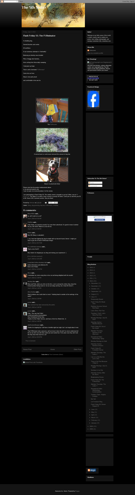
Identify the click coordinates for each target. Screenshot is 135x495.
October (94, 289)
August (93, 294)
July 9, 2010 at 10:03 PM (35, 337)
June (93, 409)
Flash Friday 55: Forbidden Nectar (97, 349)
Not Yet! (93, 399)
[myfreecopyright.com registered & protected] (99, 64)
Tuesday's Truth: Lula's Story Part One (98, 314)
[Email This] (49, 203)
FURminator (53, 124)
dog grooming (35, 205)
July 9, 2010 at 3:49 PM (34, 321)
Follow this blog (99, 219)
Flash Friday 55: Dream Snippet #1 (98, 405)
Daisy (29, 205)
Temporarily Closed (97, 299)
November (94, 286)
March (93, 417)
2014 (91, 270)
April (92, 415)
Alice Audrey (31, 292)
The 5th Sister (34, 7)
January (94, 423)
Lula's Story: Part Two (98, 310)
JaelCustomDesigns (34, 325)
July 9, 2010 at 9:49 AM (34, 229)
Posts (92, 183)
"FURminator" (41, 69)
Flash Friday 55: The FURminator (97, 380)
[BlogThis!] (51, 203)
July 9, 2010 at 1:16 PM (34, 288)
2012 (91, 275)
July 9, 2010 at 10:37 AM (35, 243)
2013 (91, 273)
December (94, 283)
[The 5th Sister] (93, 107)
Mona (29, 273)
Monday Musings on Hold (99, 341)
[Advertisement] (95, 143)
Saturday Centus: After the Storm (98, 373)
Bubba (30, 232)
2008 (91, 429)
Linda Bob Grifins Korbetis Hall (37, 262)
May (92, 412)
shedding (55, 205)
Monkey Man (31, 281)
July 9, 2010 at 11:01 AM (35, 259)
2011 (91, 278)
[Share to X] (53, 203)
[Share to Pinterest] (57, 203)
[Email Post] (45, 202)
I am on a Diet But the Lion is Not (98, 357)
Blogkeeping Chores (97, 377)
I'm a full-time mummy (35, 246)
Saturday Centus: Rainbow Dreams (97, 344)
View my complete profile (95, 53)
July (92, 297)
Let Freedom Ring (96, 401)
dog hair (42, 205)
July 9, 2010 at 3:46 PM (34, 307)
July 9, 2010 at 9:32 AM (34, 218)
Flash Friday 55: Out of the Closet (98, 327)
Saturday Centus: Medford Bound (96, 323)
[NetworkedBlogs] (100, 217)
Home (53, 349)
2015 (91, 267)
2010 (91, 281)
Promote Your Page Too (93, 108)
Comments (93, 186)
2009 (91, 426)
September (95, 291)
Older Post (77, 349)
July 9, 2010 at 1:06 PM (34, 278)
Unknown (92, 50)
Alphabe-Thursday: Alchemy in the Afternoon (97, 332)
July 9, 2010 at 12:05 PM (35, 269)
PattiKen (30, 222)
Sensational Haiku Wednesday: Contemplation (96, 390)
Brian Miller (31, 213)
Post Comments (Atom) (56, 354)
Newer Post (27, 349)
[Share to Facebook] (55, 203)
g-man (30, 302)
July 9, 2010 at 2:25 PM (34, 298)
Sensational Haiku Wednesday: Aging (97, 337)
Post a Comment (30, 341)
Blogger (77, 491)
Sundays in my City (97, 370)
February (94, 420)
